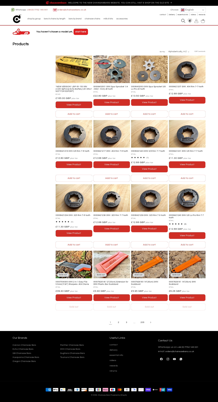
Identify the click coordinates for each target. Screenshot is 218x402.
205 (142, 322)
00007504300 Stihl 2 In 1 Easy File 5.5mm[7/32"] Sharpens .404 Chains (72, 283)
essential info (183, 14)
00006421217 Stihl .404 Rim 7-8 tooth (110, 151)
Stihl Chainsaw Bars (70, 349)
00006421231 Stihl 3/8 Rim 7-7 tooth (186, 151)
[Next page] (150, 322)
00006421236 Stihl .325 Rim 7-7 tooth (110, 215)
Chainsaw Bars (104, 395)
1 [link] (110, 322)
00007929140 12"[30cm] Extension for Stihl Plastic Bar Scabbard (110, 283)
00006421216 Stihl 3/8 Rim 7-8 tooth (72, 151)
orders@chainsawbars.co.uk (72, 10)
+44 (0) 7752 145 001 (37, 10)
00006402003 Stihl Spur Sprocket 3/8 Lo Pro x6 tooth (148, 88)
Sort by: (162, 51)
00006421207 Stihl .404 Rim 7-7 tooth (186, 87)
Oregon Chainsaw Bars (24, 361)
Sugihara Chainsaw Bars (72, 353)
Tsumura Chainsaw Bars (72, 357)
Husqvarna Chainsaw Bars (26, 357)
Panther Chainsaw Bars (72, 345)
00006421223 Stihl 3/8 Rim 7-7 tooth (148, 151)
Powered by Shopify (119, 395)
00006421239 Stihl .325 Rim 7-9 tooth (148, 215)
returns (113, 371)
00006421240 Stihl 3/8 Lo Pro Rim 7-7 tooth (186, 216)
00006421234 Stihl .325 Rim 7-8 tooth (73, 215)
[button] (34, 19)
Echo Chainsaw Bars (23, 349)
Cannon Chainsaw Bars (24, 345)
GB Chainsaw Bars (22, 353)
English (189, 9)
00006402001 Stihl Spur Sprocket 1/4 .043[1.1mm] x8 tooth (110, 88)
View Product (74, 105)
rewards (202, 14)
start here (80, 32)
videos (193, 14)
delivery (172, 14)
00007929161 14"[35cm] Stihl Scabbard (182, 283)
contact (163, 14)
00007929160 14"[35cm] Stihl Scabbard (144, 283)
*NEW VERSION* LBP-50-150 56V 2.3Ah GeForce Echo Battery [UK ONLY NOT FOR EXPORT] (74, 89)
